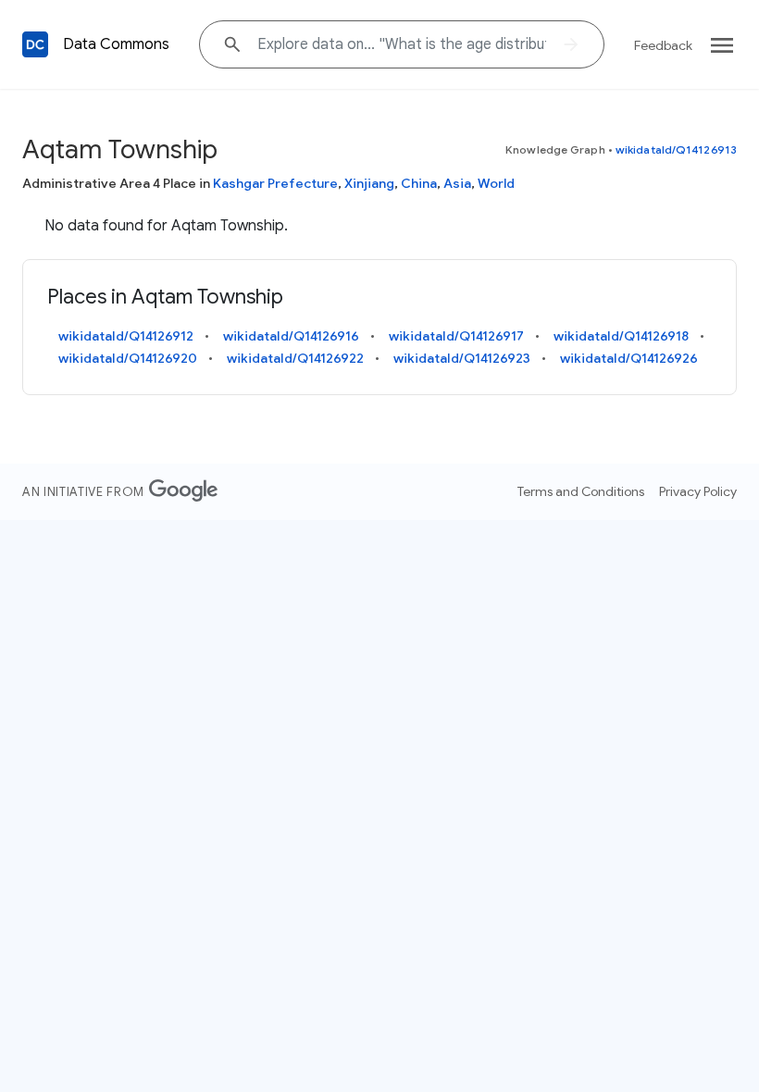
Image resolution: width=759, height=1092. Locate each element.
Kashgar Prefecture (275, 183)
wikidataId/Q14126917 (456, 336)
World (496, 183)
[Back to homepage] (35, 44)
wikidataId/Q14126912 (125, 336)
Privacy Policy (698, 491)
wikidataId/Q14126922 (295, 358)
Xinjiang (369, 183)
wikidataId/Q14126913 (676, 149)
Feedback (663, 45)
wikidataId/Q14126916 (291, 336)
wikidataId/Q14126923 (461, 358)
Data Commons (116, 44)
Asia (457, 183)
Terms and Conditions (580, 491)
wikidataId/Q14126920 (127, 358)
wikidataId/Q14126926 (629, 358)
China (419, 183)
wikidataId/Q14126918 (621, 336)
